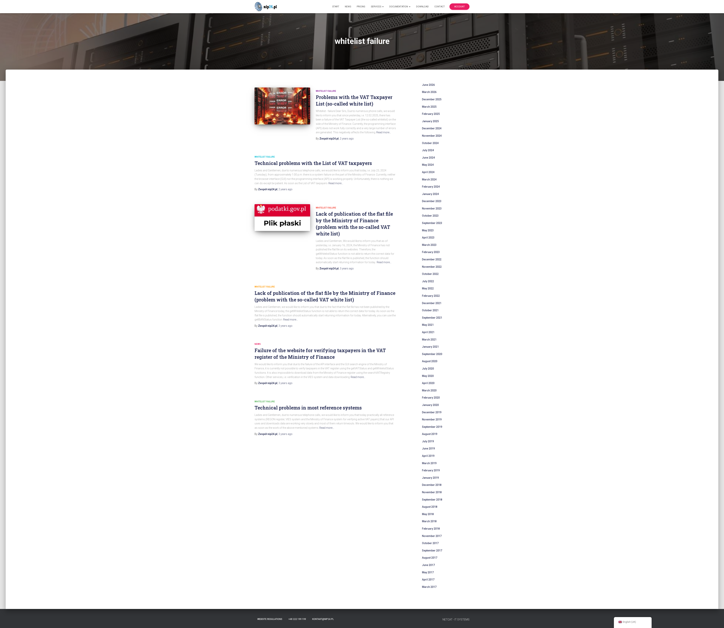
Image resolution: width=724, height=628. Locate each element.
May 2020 (428, 375)
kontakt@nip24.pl (323, 619)
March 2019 (429, 463)
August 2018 (429, 506)
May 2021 (428, 324)
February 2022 (431, 295)
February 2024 (431, 186)
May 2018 (428, 514)
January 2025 (430, 121)
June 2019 (428, 448)
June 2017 (428, 565)
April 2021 (428, 332)
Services (376, 6)
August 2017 (429, 557)
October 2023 (430, 215)
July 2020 (428, 368)
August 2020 (429, 361)
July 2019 (428, 441)
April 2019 (428, 455)
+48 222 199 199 (297, 619)
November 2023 (432, 208)
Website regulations (269, 619)
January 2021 (430, 346)
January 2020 (430, 404)
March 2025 (429, 106)
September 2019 (432, 426)
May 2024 (428, 164)
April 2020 (428, 383)
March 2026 (429, 92)
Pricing (361, 6)
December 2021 (431, 303)
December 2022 (431, 259)
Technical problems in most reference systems (308, 408)
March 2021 (429, 339)
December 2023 (431, 201)
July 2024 (428, 150)
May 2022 (428, 288)
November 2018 (432, 492)
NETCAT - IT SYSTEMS (456, 619)
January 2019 (430, 477)
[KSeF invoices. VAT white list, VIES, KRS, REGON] (266, 6)
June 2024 (428, 157)
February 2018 (431, 528)
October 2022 (430, 273)
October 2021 (430, 310)
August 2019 (429, 434)
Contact (439, 6)
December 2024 (431, 128)
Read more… (383, 132)
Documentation (399, 6)
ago (347, 138)
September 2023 (432, 223)
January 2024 (430, 194)
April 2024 (428, 172)
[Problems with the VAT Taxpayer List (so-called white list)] (282, 106)
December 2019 (431, 412)
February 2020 (431, 397)
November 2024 (432, 135)
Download (422, 6)
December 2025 (431, 99)
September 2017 (432, 550)
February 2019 (431, 470)
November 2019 (432, 419)
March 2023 (429, 244)
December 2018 (431, 484)
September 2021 (432, 317)
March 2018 (429, 521)
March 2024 (429, 179)
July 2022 (428, 281)
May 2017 (428, 572)
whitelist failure (326, 91)
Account (459, 6)
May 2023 (428, 230)
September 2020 (432, 354)
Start (335, 6)
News (348, 6)
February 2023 (431, 252)
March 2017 (429, 586)
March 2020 (429, 390)
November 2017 (432, 536)
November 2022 (432, 266)
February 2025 (431, 113)
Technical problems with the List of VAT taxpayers (313, 163)
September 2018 (432, 499)
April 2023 (428, 237)
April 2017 (428, 579)
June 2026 (428, 84)
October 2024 (430, 143)
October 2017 (430, 543)
